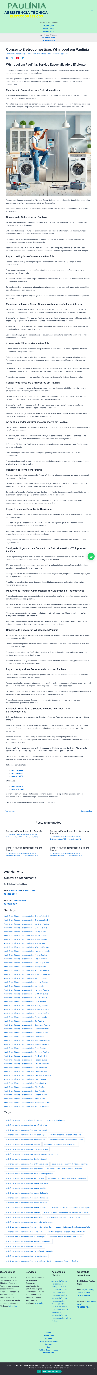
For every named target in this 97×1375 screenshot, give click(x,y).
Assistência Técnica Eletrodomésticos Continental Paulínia (27, 1075)
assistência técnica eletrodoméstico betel (65, 1135)
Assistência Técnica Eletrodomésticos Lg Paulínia (24, 986)
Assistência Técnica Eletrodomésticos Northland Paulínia (27, 951)
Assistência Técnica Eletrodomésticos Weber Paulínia (25, 939)
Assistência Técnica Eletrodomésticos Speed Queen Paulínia (28, 974)
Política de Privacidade (51, 1371)
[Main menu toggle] (92, 10)
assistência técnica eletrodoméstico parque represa (70, 1207)
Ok (39, 1371)
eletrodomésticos (61, 1261)
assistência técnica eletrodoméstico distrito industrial (26, 1159)
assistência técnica (13, 1120)
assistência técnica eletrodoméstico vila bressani (24, 1246)
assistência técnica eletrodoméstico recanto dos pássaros (66, 1212)
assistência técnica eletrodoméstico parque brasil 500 (27, 1188)
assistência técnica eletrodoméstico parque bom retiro (27, 1183)
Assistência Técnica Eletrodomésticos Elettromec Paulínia (27, 1040)
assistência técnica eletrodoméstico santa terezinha (67, 1232)
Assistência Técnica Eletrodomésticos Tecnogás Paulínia (26, 916)
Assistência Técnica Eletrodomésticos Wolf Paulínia (24, 943)
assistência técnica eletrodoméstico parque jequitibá (26, 1207)
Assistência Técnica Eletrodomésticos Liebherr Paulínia (26, 994)
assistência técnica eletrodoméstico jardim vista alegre (27, 1164)
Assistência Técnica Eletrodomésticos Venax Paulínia (25, 935)
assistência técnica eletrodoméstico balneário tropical (26, 1125)
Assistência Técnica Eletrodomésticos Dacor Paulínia (25, 1083)
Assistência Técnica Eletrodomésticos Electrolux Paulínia (26, 1044)
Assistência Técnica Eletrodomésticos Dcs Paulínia (24, 1091)
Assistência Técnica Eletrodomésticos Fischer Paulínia (25, 1056)
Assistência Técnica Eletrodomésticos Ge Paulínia (24, 1021)
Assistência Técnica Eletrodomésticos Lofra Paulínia (25, 1002)
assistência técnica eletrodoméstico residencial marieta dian (29, 1227)
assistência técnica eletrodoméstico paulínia (23, 1212)
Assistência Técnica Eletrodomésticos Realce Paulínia (25, 959)
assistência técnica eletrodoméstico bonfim (66, 1140)
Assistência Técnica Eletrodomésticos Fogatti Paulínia (25, 1060)
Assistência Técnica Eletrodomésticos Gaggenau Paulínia (27, 1025)
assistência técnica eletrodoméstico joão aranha (24, 1169)
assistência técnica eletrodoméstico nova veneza (67, 1178)
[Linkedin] (23, 58)
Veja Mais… (12, 1306)
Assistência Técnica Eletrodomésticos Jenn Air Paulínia (26, 982)
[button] (91, 556)
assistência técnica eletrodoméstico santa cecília (24, 1232)
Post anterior (9, 811)
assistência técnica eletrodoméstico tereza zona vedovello (28, 1241)
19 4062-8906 (10, 894)
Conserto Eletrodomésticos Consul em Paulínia (70, 832)
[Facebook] (7, 58)
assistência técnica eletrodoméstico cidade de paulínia (27, 1149)
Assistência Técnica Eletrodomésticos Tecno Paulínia (25, 978)
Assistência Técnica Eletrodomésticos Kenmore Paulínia (26, 990)
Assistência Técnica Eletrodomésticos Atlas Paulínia (25, 1099)
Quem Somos (48, 1336)
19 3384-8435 (28, 890)
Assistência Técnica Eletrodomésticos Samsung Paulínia (26, 963)
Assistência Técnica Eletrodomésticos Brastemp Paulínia (26, 1064)
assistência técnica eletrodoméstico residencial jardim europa (29, 1222)
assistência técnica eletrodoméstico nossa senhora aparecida (29, 1174)
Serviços (48, 1338)
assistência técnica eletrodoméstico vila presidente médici (28, 1261)
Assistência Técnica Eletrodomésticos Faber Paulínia (25, 1048)
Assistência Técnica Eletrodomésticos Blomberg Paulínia (26, 1106)
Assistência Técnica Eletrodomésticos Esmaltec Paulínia (26, 1052)
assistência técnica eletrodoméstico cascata (23, 1144)
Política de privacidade (48, 1350)
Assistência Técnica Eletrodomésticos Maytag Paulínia (26, 1005)
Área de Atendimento (48, 1341)
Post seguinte (87, 811)
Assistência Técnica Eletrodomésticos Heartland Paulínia (26, 1029)
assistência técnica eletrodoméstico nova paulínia (25, 1178)
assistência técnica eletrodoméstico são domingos (25, 1237)
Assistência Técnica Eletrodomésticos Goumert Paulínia (26, 1033)
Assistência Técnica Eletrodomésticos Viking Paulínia (25, 932)
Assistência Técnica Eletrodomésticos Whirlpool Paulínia (26, 947)
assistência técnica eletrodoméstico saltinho (73, 1227)
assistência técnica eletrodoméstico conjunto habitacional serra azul (32, 1154)
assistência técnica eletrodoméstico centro (60, 1144)
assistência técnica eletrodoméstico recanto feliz (24, 1217)
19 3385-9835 (15, 890)
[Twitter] (12, 58)
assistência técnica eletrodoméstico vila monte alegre (26, 1256)
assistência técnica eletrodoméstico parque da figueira (27, 1193)
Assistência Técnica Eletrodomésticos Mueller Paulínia (25, 955)
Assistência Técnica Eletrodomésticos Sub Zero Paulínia (26, 970)
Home (48, 1333)
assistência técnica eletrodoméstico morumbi (64, 1169)
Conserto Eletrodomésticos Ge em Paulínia (24, 848)
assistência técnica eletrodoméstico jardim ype (70, 1164)
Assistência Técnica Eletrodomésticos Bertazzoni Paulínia (27, 1103)
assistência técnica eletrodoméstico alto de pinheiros (44, 1120)
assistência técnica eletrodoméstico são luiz (65, 1237)
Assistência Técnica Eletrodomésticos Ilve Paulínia (24, 1037)
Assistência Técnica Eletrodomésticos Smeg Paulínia (25, 967)
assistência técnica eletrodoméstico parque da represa (27, 1198)
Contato (48, 1344)
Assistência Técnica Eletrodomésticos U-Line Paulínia (25, 928)
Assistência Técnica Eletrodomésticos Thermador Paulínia (27, 920)
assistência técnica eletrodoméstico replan (63, 1217)
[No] (94, 1369)
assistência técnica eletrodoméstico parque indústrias (26, 1203)
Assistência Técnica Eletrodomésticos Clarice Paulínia (25, 1071)
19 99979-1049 (11, 904)
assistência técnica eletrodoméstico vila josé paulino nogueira (29, 1251)
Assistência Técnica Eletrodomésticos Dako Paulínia (25, 1079)
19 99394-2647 (20, 900)
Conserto (9, 834)
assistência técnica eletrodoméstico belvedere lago (25, 1135)
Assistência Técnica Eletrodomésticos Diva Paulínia (24, 1087)
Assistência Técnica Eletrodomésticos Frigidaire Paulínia (26, 1013)
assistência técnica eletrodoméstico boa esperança (25, 1140)
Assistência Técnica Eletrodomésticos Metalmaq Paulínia (26, 1009)
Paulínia (75, 1261)
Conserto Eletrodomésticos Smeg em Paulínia (69, 848)
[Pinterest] (17, 58)
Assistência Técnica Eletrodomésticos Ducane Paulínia (26, 1095)
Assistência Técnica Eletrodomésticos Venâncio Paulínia (26, 924)
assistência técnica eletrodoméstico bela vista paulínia (27, 1130)
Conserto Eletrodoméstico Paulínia (24, 831)
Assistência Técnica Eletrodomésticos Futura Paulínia (25, 1017)
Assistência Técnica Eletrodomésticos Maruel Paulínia (25, 998)
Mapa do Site (48, 1353)
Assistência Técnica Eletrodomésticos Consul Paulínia (25, 1068)
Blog (48, 1347)
